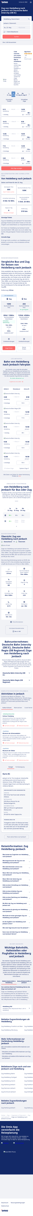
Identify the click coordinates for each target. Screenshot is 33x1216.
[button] (9, 27)
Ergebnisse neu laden (15, 381)
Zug (8, 1115)
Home (3, 1115)
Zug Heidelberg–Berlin (8, 1073)
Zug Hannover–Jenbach (8, 1088)
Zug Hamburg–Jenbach (8, 1084)
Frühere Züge (9, 468)
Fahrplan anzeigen (9, 213)
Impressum (4, 1203)
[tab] (9, 100)
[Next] (29, 94)
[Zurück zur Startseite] (4, 2)
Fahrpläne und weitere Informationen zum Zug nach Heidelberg (16, 1053)
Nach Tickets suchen (8, 192)
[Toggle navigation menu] (31, 2)
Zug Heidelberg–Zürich (8, 1081)
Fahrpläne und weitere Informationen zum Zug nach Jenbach (16, 1057)
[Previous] (5, 509)
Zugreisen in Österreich (18, 1115)
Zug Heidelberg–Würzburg (9, 1030)
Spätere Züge (24, 468)
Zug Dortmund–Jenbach (8, 1092)
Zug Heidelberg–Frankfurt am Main (12, 1026)
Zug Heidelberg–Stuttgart (9, 1077)
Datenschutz (5, 1206)
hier (20, 476)
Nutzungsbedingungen (18, 1203)
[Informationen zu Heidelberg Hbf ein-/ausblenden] (29, 1008)
